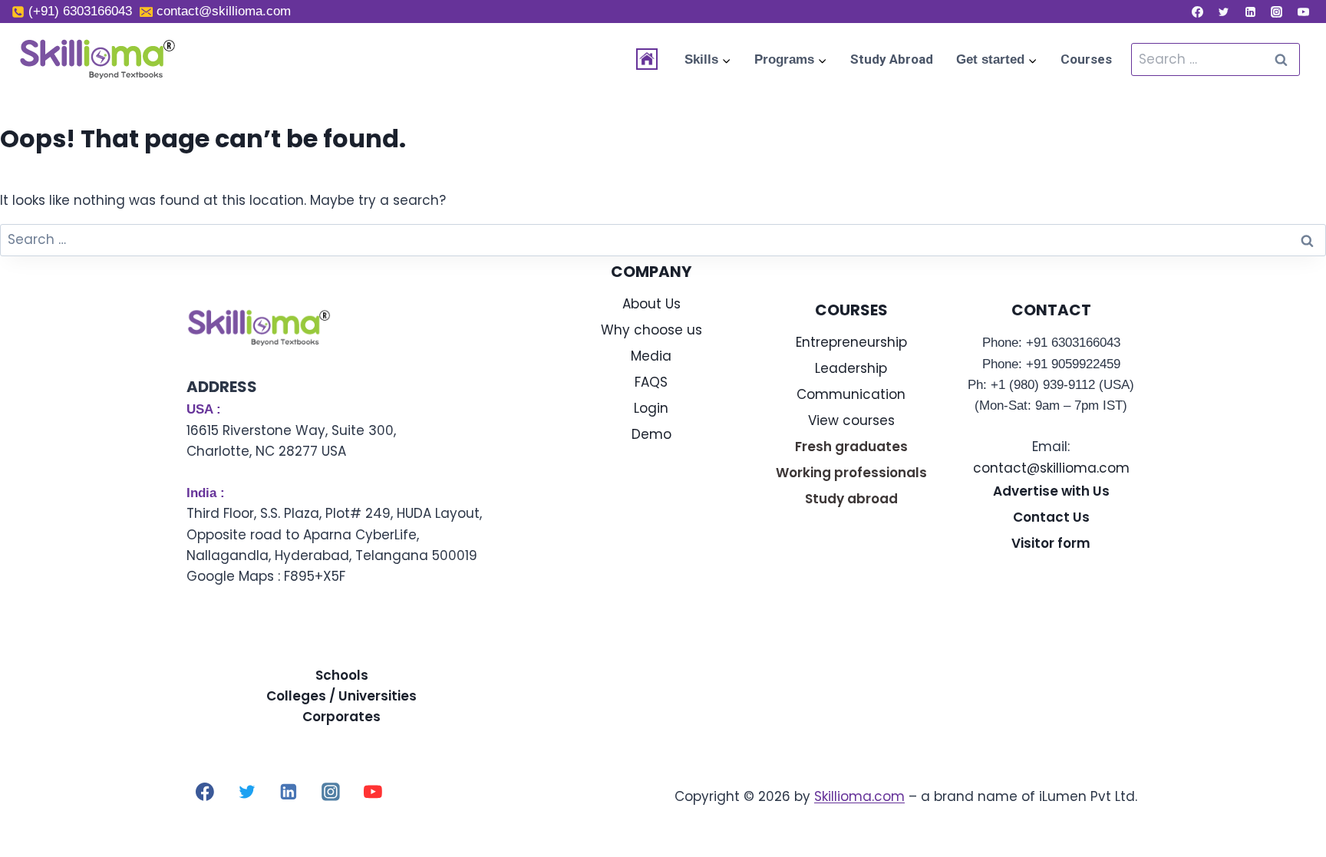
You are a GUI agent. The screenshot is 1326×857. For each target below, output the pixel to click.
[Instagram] (1276, 11)
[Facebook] (1197, 11)
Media (651, 356)
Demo (651, 434)
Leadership (851, 368)
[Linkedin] (1250, 11)
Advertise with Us (1051, 491)
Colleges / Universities (341, 696)
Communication (851, 394)
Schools (341, 675)
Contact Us (1051, 517)
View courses (851, 420)
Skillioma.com (859, 796)
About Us (651, 304)
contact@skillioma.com (1051, 468)
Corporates (341, 716)
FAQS (651, 382)
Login (651, 408)
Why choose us (651, 330)
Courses (1086, 59)
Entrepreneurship (851, 342)
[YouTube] (1302, 11)
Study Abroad (891, 59)
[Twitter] (1223, 11)
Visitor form (1050, 543)
